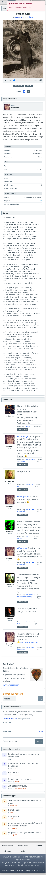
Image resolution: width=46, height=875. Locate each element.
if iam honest (13, 810)
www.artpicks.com (11, 685)
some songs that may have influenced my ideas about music (25, 824)
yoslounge (10, 416)
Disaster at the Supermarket (26, 460)
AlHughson (9, 481)
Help (23, 851)
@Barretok (22, 548)
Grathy (10, 619)
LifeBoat (28, 426)
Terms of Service (7, 846)
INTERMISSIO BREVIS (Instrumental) (26, 596)
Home (4, 2)
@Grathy (34, 642)
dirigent (30, 17)
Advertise (7, 851)
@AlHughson (23, 496)
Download (18, 86)
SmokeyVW (13, 828)
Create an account (10, 718)
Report (29, 86)
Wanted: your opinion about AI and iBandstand (23, 764)
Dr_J (16, 759)
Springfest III (13, 816)
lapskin (17, 782)
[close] (42, 3)
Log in (39, 741)
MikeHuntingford (20, 788)
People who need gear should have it (24, 832)
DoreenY (18, 17)
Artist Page (23, 429)
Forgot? (41, 731)
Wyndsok (10, 585)
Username (7, 723)
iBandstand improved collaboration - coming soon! (24, 755)
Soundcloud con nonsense (19, 779)
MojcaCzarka (14, 806)
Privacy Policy (23, 846)
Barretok (9, 532)
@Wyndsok (25, 642)
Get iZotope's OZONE (17, 786)
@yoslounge (22, 436)
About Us (39, 846)
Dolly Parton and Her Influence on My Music (24, 802)
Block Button (13, 772)
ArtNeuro (13, 819)
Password (7, 731)
